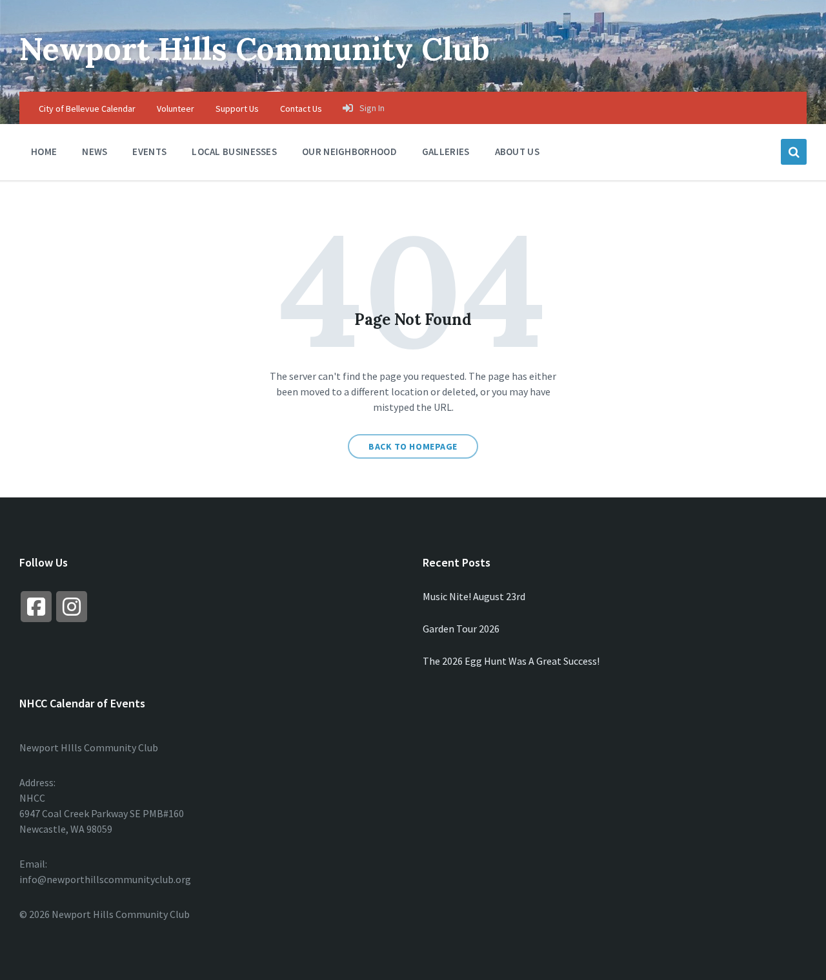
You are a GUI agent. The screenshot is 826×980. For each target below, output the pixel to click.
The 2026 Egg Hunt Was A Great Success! (511, 660)
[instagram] (71, 606)
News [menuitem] (94, 151)
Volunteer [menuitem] (175, 108)
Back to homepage (413, 446)
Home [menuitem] (44, 151)
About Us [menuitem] (517, 151)
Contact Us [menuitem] (301, 108)
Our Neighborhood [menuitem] (349, 151)
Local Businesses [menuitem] (234, 151)
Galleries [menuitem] (446, 151)
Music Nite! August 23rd (474, 596)
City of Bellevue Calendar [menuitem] (87, 108)
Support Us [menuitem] (237, 108)
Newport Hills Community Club (254, 48)
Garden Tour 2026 (461, 628)
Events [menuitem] (149, 151)
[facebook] (36, 606)
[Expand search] (794, 152)
